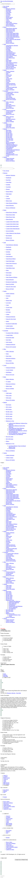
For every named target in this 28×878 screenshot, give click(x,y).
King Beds (8, 11)
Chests (7, 19)
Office (4, 100)
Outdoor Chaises (9, 159)
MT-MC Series (9, 133)
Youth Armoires (9, 56)
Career (4, 780)
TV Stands (8, 117)
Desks (7, 59)
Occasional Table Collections (12, 92)
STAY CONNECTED (8, 828)
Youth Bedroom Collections (12, 45)
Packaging (3, 654)
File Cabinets (9, 106)
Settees (7, 86)
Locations (5, 776)
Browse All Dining (10, 43)
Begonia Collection (11, 693)
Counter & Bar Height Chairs (12, 34)
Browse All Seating (10, 89)
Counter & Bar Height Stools (12, 35)
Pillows (7, 141)
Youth (4, 44)
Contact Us (8, 819)
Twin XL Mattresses (10, 151)
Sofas (7, 73)
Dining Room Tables (10, 29)
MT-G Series (9, 131)
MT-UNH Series (9, 140)
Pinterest (5, 791)
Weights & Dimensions (5, 635)
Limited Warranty (7, 805)
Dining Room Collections (11, 28)
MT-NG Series (9, 135)
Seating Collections (10, 71)
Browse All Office (10, 108)
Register (5, 797)
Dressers (8, 16)
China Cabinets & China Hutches (13, 39)
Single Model (3, 663)
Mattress (5, 128)
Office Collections (10, 102)
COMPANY (6, 813)
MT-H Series (9, 132)
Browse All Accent (10, 114)
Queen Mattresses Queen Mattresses (16, 428)
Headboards (8, 9)
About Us (5, 775)
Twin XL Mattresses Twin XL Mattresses (17, 433)
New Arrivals (6, 6)
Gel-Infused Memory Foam (12, 154)
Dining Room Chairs (10, 30)
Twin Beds (8, 14)
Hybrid (7, 155)
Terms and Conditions (8, 802)
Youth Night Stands (10, 54)
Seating (4, 70)
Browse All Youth (10, 68)
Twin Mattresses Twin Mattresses (16, 434)
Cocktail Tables (9, 93)
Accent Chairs (9, 78)
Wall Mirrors (8, 113)
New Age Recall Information (7, 1)
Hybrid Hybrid (12, 448)
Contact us (5, 779)
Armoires (8, 21)
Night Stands (9, 18)
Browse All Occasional (11, 99)
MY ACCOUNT (7, 835)
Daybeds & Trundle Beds (11, 65)
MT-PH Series (9, 137)
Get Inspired (6, 807)
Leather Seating (9, 88)
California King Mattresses (11, 144)
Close (2, 670)
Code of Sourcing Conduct (9, 806)
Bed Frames (8, 130)
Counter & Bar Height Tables (12, 33)
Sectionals (8, 72)
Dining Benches (9, 32)
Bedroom (5, 7)
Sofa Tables (8, 95)
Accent (4, 109)
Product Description (5, 633)
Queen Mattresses (10, 147)
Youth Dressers (9, 51)
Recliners (8, 79)
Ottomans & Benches (10, 83)
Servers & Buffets (10, 38)
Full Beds (8, 13)
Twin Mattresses (9, 152)
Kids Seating (8, 60)
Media (4, 115)
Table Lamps (9, 124)
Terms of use (6, 804)
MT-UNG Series (9, 138)
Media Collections (10, 116)
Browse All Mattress (10, 142)
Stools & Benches (10, 24)
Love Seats (8, 76)
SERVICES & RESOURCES (9, 839)
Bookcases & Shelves (10, 105)
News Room (6, 789)
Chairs (7, 77)
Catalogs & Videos (7, 809)
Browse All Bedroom (10, 25)
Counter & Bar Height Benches (13, 36)
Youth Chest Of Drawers (11, 55)
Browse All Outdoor (10, 160)
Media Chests (9, 22)
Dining (4, 27)
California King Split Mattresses (13, 149)
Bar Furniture (9, 40)
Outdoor (5, 157)
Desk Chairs (8, 61)
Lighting (5, 122)
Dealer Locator (6, 777)
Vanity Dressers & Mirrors (11, 23)
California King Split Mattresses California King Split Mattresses (18, 431)
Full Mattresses (9, 148)
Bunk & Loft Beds (10, 66)
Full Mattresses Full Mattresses (15, 429)
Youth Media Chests (10, 57)
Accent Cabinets (9, 111)
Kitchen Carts (9, 41)
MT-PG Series (9, 136)
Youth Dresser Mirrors (11, 52)
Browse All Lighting (10, 127)
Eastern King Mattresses (11, 146)
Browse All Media (10, 121)
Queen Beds (8, 12)
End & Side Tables (10, 94)
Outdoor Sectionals (10, 158)
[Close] (1, 465)
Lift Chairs (8, 81)
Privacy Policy (6, 801)
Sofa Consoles (9, 97)
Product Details (4, 644)
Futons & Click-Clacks (11, 67)
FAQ (4, 792)
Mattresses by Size (10, 421)
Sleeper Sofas (9, 75)
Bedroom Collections (10, 8)
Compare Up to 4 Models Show (21, 859)
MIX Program (6, 782)
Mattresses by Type (10, 443)
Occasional (5, 90)
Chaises (7, 82)
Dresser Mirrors (9, 17)
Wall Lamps (8, 126)
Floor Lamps (8, 125)
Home (4, 673)
